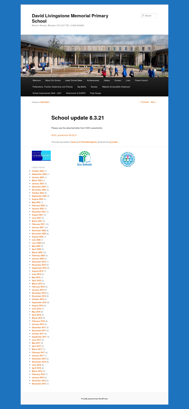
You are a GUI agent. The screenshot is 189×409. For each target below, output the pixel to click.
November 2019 (39, 264)
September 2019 (39, 267)
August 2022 (37, 199)
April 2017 (36, 346)
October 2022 (38, 192)
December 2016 (39, 358)
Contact (118, 80)
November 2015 (39, 383)
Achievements (93, 80)
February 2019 (38, 286)
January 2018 (38, 324)
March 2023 (37, 180)
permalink (113, 142)
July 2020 (36, 239)
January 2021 (38, 227)
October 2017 (38, 333)
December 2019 (39, 261)
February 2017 (38, 352)
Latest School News (73, 80)
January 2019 (38, 289)
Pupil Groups (95, 93)
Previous (144, 102)
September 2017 (39, 336)
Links (128, 80)
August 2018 (37, 305)
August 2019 (37, 271)
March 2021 (37, 221)
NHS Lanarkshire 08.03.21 (64, 135)
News (73, 142)
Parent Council (141, 80)
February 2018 (38, 321)
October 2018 (38, 299)
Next (154, 102)
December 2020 (39, 230)
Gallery (107, 80)
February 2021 (38, 224)
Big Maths (82, 86)
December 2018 (39, 292)
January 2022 (38, 208)
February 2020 (38, 255)
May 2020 (36, 246)
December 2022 (39, 186)
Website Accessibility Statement (116, 86)
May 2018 (36, 311)
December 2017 (39, 327)
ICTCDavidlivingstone (88, 142)
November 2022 (39, 189)
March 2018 (37, 317)
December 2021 (39, 211)
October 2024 (38, 170)
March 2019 (37, 283)
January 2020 (38, 258)
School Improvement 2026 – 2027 (47, 93)
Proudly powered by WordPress (94, 398)
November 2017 (39, 330)
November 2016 (39, 361)
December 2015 (39, 380)
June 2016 (36, 364)
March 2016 (37, 371)
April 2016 (36, 368)
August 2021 (37, 214)
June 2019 (36, 274)
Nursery (94, 86)
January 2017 (38, 355)
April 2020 (36, 249)
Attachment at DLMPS (75, 93)
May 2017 (36, 342)
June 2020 (36, 242)
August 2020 (37, 236)
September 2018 (39, 302)
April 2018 (36, 314)
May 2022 (36, 202)
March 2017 (37, 349)
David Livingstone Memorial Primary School (70, 18)
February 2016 (38, 374)
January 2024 (38, 177)
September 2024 (39, 174)
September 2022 (39, 196)
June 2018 (36, 308)
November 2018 (39, 296)
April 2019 (36, 280)
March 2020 (37, 252)
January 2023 (38, 183)
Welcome (37, 80)
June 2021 (36, 217)
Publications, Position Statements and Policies (53, 86)
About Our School (53, 80)
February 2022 (38, 205)
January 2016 (38, 377)
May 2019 (36, 277)
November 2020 (39, 233)
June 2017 (36, 339)
